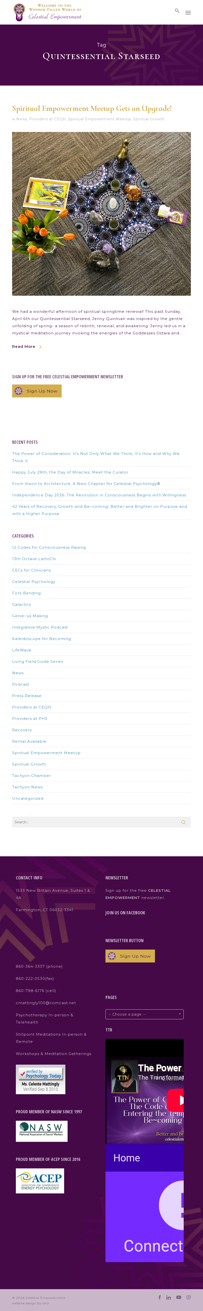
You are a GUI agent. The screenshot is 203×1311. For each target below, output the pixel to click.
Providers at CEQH (47, 119)
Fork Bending (26, 593)
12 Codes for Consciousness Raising (49, 547)
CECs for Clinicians (31, 570)
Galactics (21, 604)
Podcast (20, 684)
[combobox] (144, 1014)
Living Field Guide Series (37, 661)
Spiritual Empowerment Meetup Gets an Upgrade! (92, 108)
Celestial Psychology (33, 581)
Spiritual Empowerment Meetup (99, 119)
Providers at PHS (30, 718)
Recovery (22, 730)
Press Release (27, 695)
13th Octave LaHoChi (34, 558)
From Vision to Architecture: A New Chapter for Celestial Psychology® (86, 483)
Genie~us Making (30, 615)
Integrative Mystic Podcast (40, 627)
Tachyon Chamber (31, 775)
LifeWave (21, 650)
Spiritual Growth (149, 119)
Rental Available (29, 741)
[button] (177, 11)
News (21, 119)
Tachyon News (27, 787)
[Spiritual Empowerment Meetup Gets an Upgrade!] (101, 304)
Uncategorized (28, 798)
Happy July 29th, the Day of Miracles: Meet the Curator (70, 472)
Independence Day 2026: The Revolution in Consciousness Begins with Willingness (99, 495)
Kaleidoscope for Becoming (41, 638)
